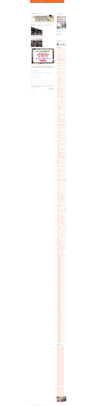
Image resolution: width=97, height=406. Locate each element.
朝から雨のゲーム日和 (59, 252)
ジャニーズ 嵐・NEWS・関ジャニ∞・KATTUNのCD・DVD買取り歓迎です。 (61, 138)
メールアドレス (33, 76)
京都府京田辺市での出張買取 (60, 358)
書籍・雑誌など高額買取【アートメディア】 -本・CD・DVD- (47, 1)
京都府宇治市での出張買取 (60, 363)
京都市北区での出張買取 (60, 350)
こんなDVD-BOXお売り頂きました (61, 245)
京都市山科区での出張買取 (60, 353)
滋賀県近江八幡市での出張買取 (61, 394)
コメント (32, 80)
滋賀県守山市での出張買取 (60, 388)
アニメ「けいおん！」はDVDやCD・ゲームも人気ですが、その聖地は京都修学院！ (61, 231)
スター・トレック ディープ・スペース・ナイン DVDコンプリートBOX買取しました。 (61, 110)
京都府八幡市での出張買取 (60, 360)
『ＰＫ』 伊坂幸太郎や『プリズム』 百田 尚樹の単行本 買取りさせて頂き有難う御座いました (61, 233)
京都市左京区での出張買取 (60, 354)
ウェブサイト (32, 78)
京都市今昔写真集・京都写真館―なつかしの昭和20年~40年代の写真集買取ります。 (61, 158)
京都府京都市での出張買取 (60, 359)
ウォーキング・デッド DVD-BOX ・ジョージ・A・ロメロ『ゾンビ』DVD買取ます (61, 187)
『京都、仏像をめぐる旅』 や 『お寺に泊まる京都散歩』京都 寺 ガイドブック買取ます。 (61, 132)
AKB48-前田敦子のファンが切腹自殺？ (61, 244)
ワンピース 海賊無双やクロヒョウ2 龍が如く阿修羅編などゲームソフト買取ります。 (61, 141)
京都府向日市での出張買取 (60, 361)
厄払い (41, 64)
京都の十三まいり (34, 64)
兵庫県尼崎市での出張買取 (60, 366)
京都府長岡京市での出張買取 (60, 364)
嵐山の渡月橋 (46, 64)
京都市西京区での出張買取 (60, 356)
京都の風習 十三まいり (60, 251)
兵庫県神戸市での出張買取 (60, 367)
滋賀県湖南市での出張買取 (60, 391)
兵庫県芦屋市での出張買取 (60, 368)
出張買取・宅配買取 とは (60, 250)
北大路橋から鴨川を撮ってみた (61, 246)
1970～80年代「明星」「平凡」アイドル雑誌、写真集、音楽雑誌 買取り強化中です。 (61, 166)
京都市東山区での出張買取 (60, 355)
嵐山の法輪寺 (43, 64)
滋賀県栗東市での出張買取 (60, 390)
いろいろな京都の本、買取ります (61, 247)
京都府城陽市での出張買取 (60, 362)
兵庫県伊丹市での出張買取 (60, 365)
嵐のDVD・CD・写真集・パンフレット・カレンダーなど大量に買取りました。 (61, 99)
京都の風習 (38, 64)
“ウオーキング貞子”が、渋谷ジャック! (61, 183)
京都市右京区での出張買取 (60, 352)
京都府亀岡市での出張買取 (60, 357)
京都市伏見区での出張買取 (60, 349)
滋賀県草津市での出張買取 (60, 393)
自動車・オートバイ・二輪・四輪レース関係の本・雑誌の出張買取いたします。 (61, 72)
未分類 (48, 66)
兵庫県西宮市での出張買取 (60, 369)
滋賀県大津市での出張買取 (60, 387)
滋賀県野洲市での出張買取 (60, 395)
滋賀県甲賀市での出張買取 (60, 392)
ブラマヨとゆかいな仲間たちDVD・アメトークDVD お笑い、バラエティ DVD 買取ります (61, 214)
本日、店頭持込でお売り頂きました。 (61, 253)
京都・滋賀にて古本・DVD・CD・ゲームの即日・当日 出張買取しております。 (61, 66)
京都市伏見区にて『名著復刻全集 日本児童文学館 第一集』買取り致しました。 (61, 122)
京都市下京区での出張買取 (60, 347)
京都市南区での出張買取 (60, 351)
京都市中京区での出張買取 (60, 348)
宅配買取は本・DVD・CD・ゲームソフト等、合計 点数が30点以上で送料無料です (61, 211)
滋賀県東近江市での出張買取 (60, 389)
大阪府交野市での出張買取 (60, 370)
